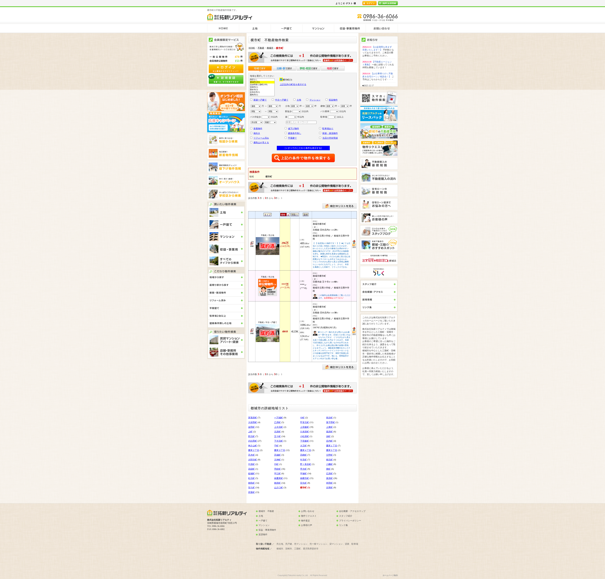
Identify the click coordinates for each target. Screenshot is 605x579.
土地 (299, 100)
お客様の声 (306, 525)
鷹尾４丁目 (305, 450)
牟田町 (329, 483)
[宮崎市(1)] (262, 87)
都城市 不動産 (266, 511)
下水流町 (278, 441)
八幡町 (329, 464)
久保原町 (304, 432)
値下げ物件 (293, 128)
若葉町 (251, 492)
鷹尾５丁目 (331, 450)
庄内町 (329, 441)
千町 (276, 446)
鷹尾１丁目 (331, 446)
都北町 (329, 460)
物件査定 (305, 520)
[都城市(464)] (262, 82)
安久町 (251, 487)
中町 (276, 464)
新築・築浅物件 (330, 133)
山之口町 (278, 487)
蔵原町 (329, 432)
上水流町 (278, 427)
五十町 (277, 436)
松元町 (251, 478)
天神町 (277, 460)
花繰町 (251, 469)
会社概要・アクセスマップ (352, 511)
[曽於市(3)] (262, 89)
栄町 (328, 436)
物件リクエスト (309, 516)
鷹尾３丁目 (279, 450)
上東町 (329, 427)
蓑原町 (329, 478)
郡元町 (251, 436)
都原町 (277, 483)
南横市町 (304, 478)
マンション (314, 100)
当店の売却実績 (330, 138)
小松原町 (304, 436)
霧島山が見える (261, 142)
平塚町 (303, 473)
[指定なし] (262, 79)
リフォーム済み (261, 138)
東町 (328, 469)
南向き (257, 133)
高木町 (251, 455)
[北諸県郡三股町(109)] (262, 84)
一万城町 (278, 417)
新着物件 (258, 128)
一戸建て (263, 520)
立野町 (329, 455)
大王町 (303, 446)
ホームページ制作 (390, 575)
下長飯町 (304, 441)
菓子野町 (330, 422)
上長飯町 (304, 427)
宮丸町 (303, 483)
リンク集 (343, 525)
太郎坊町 (252, 460)
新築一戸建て (260, 100)
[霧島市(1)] (262, 95)
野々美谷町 (305, 464)
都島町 (251, 483)
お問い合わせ (307, 511)
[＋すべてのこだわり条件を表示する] (303, 148)
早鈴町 (277, 469)
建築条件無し (294, 133)
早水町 (303, 469)
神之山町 (252, 446)
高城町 (277, 455)
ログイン (371, 3)
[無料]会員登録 (389, 3)
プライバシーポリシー (350, 520)
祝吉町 (329, 417)
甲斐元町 (304, 422)
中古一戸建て (281, 100)
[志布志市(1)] (262, 92)
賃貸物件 (263, 534)
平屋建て (292, 138)
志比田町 (252, 441)
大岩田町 (252, 422)
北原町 (277, 432)
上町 (250, 432)
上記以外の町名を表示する (293, 84)
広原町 (329, 473)
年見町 (303, 460)
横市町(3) (287, 80)
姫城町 (251, 473)
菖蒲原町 (252, 417)
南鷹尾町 (278, 478)
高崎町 (303, 455)
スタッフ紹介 (345, 516)
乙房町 (277, 422)
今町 (302, 417)
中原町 (251, 464)
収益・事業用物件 (267, 530)
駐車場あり (327, 128)
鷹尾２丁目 (253, 450)
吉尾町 (329, 487)
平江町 (277, 473)
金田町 (251, 427)
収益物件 (333, 100)
